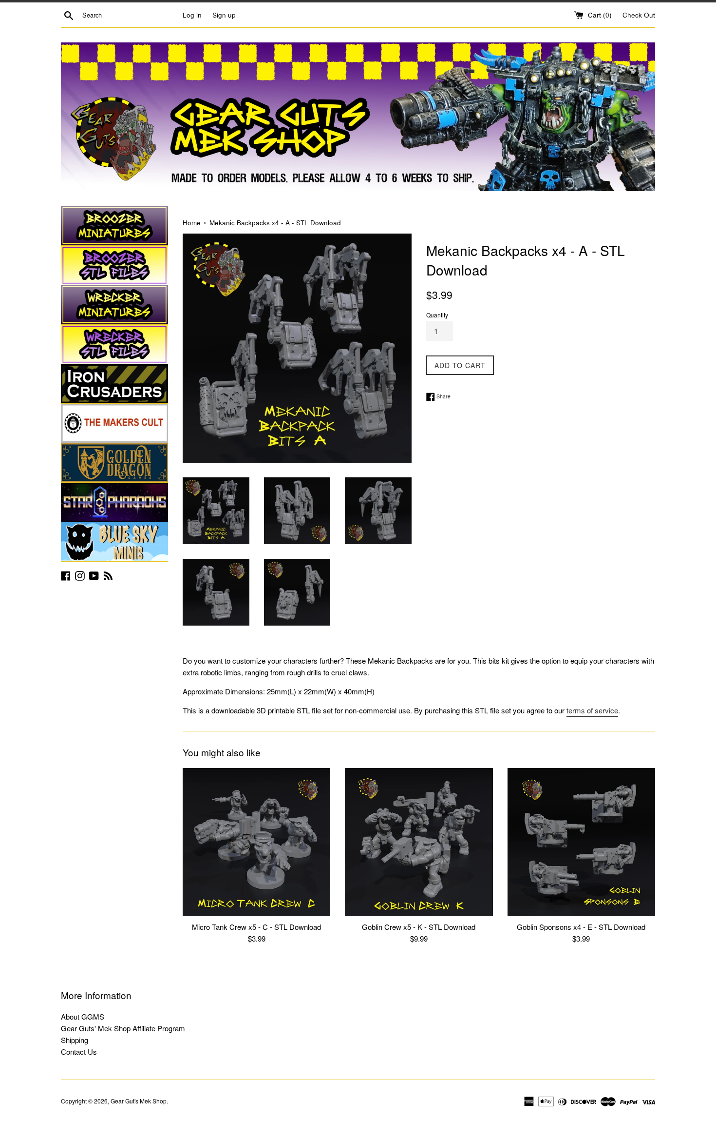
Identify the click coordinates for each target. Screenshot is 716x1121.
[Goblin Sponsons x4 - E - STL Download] (581, 842)
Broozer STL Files (114, 265)
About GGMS (82, 1016)
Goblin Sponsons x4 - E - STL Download (581, 927)
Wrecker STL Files (114, 344)
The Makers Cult (114, 423)
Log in (192, 15)
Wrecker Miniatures (114, 304)
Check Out (638, 15)
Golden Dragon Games (114, 462)
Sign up (224, 15)
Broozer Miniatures (114, 225)
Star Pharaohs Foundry (114, 502)
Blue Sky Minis (114, 541)
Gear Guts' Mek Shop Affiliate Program (123, 1028)
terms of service (592, 710)
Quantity (437, 315)
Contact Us (79, 1051)
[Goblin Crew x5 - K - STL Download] (418, 842)
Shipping (74, 1040)
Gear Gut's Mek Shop (139, 1101)
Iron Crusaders (114, 383)
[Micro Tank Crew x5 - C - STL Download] (256, 842)
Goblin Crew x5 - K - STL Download (418, 927)
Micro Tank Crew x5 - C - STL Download (256, 927)
